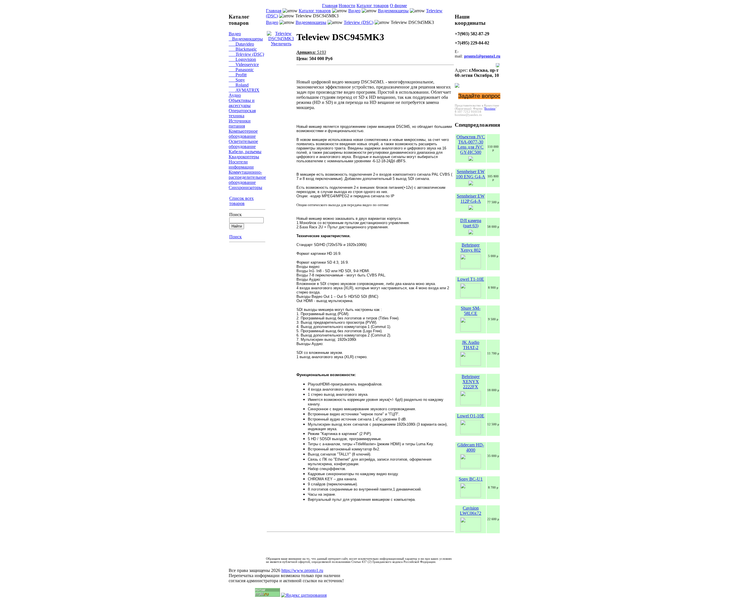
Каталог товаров (373, 5)
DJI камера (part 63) (470, 223)
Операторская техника (242, 113)
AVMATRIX (244, 90)
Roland (239, 85)
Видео (235, 33)
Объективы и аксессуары (242, 103)
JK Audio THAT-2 (470, 345)
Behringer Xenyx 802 (470, 248)
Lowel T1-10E (470, 279)
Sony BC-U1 (471, 479)
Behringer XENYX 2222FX (471, 381)
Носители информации (241, 164)
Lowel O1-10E (470, 415)
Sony (237, 79)
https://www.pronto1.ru (302, 570)
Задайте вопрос (479, 96)
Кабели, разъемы (245, 151)
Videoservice (244, 64)
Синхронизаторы (245, 187)
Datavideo (241, 44)
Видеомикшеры (246, 38)
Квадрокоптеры (244, 156)
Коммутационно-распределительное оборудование (247, 177)
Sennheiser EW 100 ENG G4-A (470, 174)
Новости (347, 5)
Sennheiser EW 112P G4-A (471, 199)
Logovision (242, 59)
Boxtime (489, 108)
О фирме (398, 5)
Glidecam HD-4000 (470, 447)
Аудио (235, 95)
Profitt (238, 74)
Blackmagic (243, 49)
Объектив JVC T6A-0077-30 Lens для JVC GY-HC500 (470, 144)
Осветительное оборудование (243, 144)
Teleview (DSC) (246, 54)
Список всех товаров (241, 201)
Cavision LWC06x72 (470, 511)
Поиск (235, 214)
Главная (329, 5)
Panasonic (241, 69)
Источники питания (240, 123)
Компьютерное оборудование (243, 134)
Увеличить (281, 43)
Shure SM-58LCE (470, 311)
